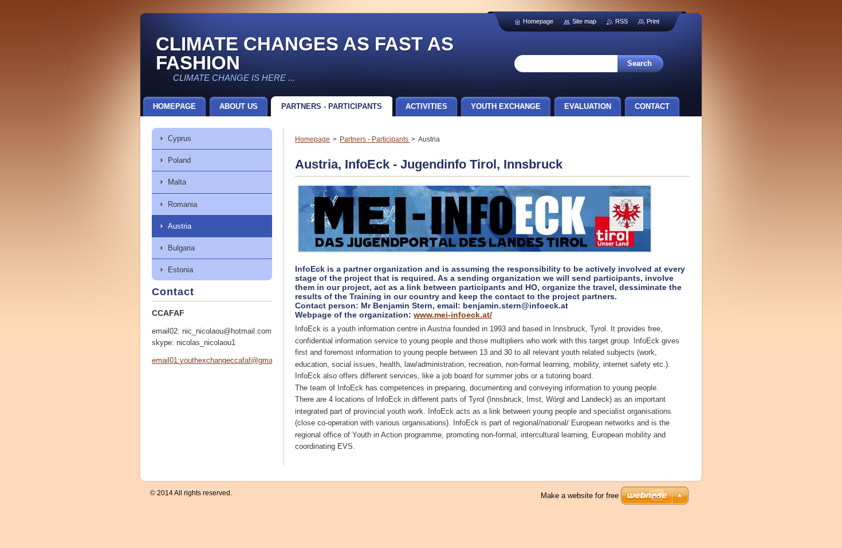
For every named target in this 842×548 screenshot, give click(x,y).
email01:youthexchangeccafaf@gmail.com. (223, 360)
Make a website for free (580, 495)
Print (653, 21)
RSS (621, 21)
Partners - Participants (375, 139)
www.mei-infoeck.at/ (453, 314)
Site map (584, 21)
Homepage (312, 139)
